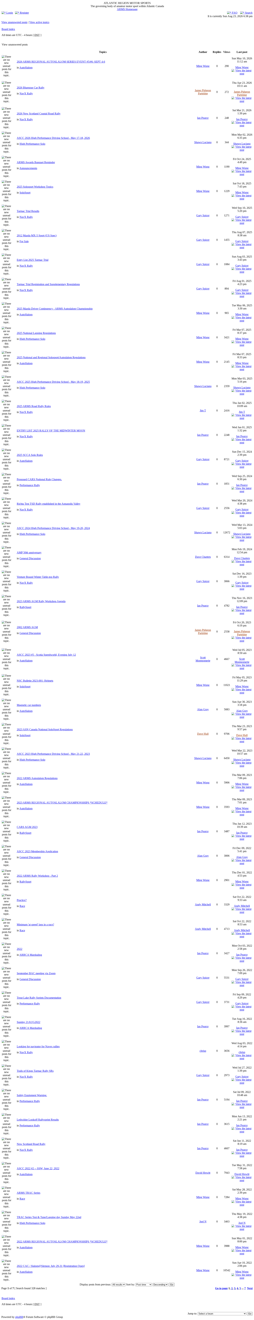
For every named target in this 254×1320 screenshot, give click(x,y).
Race (22, 906)
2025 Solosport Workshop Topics (35, 186)
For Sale (24, 241)
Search (248, 12)
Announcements (28, 168)
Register (24, 12)
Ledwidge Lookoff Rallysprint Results (38, 1119)
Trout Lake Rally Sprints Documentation (39, 997)
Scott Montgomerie (203, 659)
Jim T (203, 410)
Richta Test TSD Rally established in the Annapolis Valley (48, 503)
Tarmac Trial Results (28, 211)
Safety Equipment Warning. (32, 1095)
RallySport (25, 607)
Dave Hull (203, 733)
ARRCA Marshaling (30, 954)
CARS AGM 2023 (27, 827)
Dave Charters (203, 556)
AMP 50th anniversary (29, 552)
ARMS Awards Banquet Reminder (36, 162)
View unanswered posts (14, 22)
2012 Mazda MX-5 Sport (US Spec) (37, 235)
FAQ (234, 12)
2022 (19, 948)
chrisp (203, 1050)
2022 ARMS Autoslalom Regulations (37, 778)
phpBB (19, 1317)
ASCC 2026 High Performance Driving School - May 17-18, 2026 (53, 137)
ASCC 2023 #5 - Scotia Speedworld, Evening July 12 (46, 654)
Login (9, 12)
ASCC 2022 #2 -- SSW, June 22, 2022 (38, 1168)
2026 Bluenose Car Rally (30, 87)
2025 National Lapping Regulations (36, 333)
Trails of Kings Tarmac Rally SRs (35, 1070)
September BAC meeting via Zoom (36, 973)
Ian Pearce (203, 117)
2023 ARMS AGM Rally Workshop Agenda (41, 601)
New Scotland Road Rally (31, 1144)
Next (250, 1288)
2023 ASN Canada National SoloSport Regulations (45, 729)
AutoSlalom (25, 67)
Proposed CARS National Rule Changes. (39, 479)
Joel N (202, 1221)
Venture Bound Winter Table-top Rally (38, 576)
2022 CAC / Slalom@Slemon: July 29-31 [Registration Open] (51, 1265)
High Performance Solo (32, 143)
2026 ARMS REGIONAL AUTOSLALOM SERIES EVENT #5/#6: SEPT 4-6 (61, 61)
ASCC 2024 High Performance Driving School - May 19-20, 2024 (53, 528)
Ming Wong (202, 66)
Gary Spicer (202, 215)
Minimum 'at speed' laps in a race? (35, 924)
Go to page (221, 1288)
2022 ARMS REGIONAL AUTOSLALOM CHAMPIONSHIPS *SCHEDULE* (62, 1241)
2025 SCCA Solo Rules (30, 454)
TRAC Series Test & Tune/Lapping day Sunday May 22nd (49, 1217)
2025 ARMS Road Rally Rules (34, 406)
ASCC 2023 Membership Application (37, 851)
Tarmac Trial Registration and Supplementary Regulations (48, 284)
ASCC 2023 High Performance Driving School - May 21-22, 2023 (53, 753)
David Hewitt (202, 1172)
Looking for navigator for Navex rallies (38, 1046)
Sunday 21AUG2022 (28, 1022)
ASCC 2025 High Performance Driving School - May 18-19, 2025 (53, 381)
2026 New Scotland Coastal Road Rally (38, 113)
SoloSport (25, 192)
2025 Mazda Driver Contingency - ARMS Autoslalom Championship (55, 308)
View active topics (39, 22)
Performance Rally (30, 485)
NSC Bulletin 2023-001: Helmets (35, 680)
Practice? (22, 900)
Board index (8, 29)
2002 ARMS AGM (27, 627)
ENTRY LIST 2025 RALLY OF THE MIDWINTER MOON (51, 430)
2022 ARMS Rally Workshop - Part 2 (37, 875)
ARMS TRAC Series (28, 1192)
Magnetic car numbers (29, 705)
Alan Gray (203, 709)
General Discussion (30, 558)
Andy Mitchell (203, 904)
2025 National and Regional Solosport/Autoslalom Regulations (51, 357)
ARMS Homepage (127, 9)
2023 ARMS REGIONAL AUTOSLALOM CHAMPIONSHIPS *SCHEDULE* (62, 802)
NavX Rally (26, 93)
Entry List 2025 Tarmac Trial (32, 259)
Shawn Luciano (202, 142)
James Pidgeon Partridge (203, 92)
